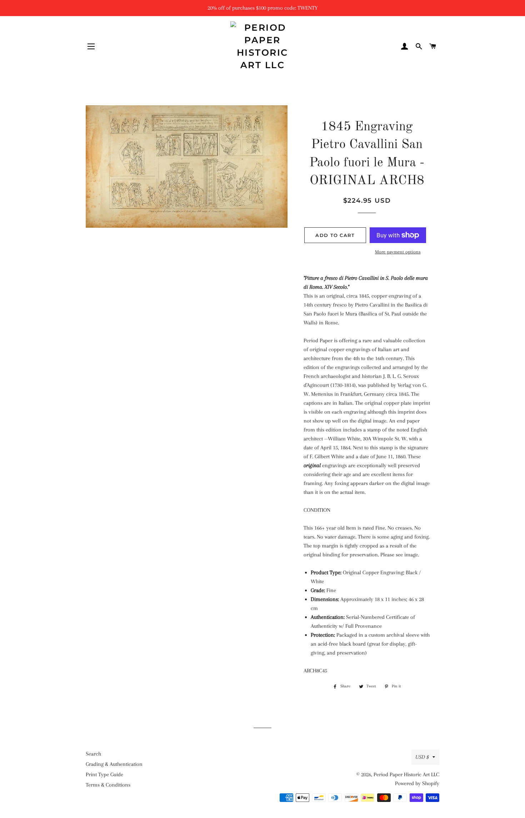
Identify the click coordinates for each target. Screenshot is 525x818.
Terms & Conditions (108, 785)
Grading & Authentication (114, 764)
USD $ (422, 757)
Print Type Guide (104, 774)
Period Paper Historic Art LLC (406, 774)
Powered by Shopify (417, 783)
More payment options (398, 251)
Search (93, 754)
